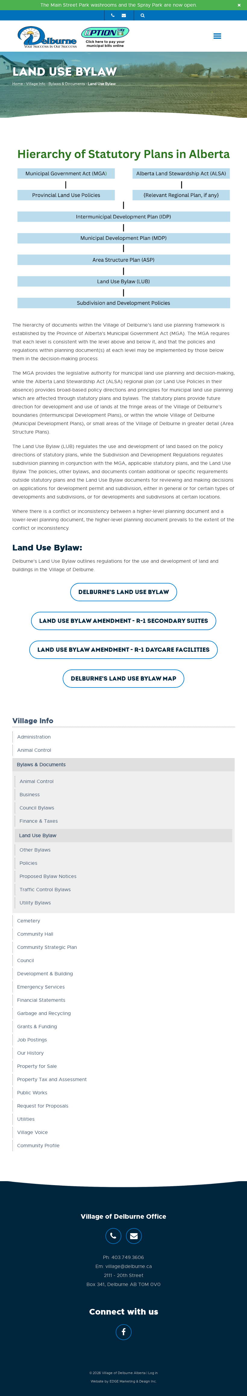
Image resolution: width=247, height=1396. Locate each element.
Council (25, 961)
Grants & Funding (37, 1027)
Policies (28, 863)
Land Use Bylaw (37, 836)
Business (30, 795)
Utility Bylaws (35, 903)
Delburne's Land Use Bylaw (123, 592)
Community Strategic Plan (47, 947)
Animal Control (34, 750)
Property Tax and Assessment (52, 1080)
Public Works (32, 1093)
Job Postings (32, 1040)
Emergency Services (41, 987)
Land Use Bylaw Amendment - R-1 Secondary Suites (123, 621)
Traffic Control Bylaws (45, 890)
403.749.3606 (127, 1257)
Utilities (26, 1119)
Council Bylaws (37, 808)
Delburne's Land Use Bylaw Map (123, 679)
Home (17, 83)
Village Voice (32, 1132)
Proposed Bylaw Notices (48, 876)
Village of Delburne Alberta (123, 1373)
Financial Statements (41, 1000)
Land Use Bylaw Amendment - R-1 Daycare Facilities (123, 650)
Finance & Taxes (39, 821)
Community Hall (35, 934)
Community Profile (38, 1146)
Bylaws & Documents (66, 83)
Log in (153, 1373)
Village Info (35, 83)
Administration (34, 737)
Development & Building (45, 974)
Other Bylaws (35, 850)
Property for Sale (37, 1066)
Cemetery (28, 921)
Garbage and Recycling (44, 1013)
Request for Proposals (42, 1106)
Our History (30, 1053)
